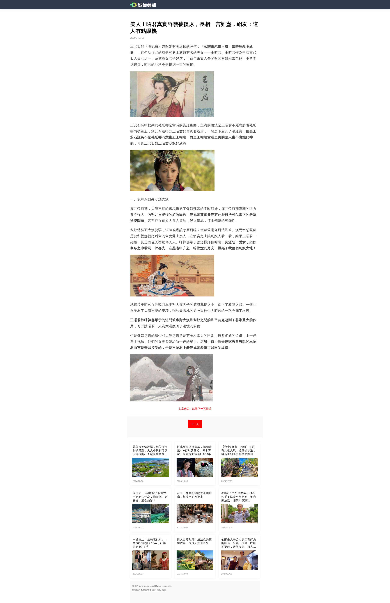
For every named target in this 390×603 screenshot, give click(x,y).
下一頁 (195, 424)
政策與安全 (146, 590)
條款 (154, 590)
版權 (164, 590)
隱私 (159, 590)
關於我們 (136, 590)
